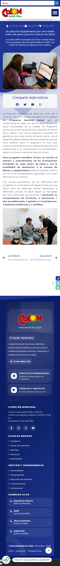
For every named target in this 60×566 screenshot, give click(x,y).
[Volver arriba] (48, 550)
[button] (55, 12)
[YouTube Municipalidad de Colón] (33, 428)
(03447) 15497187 (22, 514)
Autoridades (17, 470)
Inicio (11, 551)
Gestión (45, 26)
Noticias (15, 450)
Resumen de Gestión (21, 479)
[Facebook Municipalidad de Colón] (11, 428)
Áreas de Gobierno (20, 445)
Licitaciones (17, 488)
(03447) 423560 (21, 534)
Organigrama (17, 475)
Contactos (21, 551)
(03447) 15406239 (22, 503)
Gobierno (15, 441)
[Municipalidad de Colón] (30, 320)
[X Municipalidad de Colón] (26, 428)
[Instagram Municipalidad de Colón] (18, 428)
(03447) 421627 (21, 523)
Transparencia (18, 484)
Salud (51, 26)
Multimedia (16, 459)
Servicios (15, 454)
